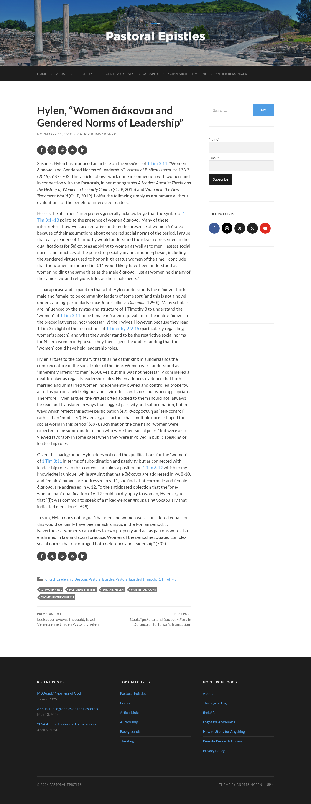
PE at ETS (84, 73)
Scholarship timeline (187, 73)
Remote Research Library (222, 741)
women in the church (57, 597)
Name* (214, 139)
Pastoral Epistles (101, 579)
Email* (214, 158)
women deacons (143, 589)
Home (42, 73)
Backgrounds (130, 731)
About (61, 73)
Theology (127, 741)
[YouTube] (265, 228)
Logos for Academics (219, 722)
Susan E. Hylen (113, 589)
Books (125, 703)
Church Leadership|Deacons (66, 579)
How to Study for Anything (224, 731)
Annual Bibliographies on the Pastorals (67, 708)
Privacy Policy (214, 750)
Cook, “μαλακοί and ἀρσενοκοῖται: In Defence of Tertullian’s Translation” (160, 619)
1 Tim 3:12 (153, 467)
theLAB (209, 712)
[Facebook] (214, 228)
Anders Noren (249, 784)
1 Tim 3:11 (157, 163)
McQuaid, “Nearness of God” (59, 693)
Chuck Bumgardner (96, 134)
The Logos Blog (215, 703)
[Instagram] (227, 228)
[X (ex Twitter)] (239, 228)
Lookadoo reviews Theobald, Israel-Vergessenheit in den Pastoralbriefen (68, 619)
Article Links (129, 712)
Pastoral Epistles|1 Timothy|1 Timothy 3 (146, 579)
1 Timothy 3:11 (51, 589)
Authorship (129, 722)
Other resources (231, 73)
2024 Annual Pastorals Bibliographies (66, 724)
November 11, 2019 (54, 134)
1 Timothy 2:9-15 (122, 328)
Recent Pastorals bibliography (130, 73)
